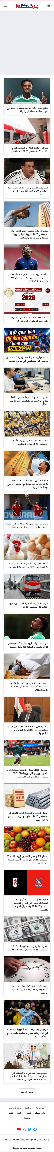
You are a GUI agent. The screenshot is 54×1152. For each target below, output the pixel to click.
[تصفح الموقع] (48, 5)
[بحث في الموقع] (5, 5)
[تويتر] (29, 1129)
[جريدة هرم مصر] (27, 5)
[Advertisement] (27, 41)
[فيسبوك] (35, 1129)
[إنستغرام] (24, 1129)
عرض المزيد (27, 1091)
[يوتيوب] (19, 1129)
